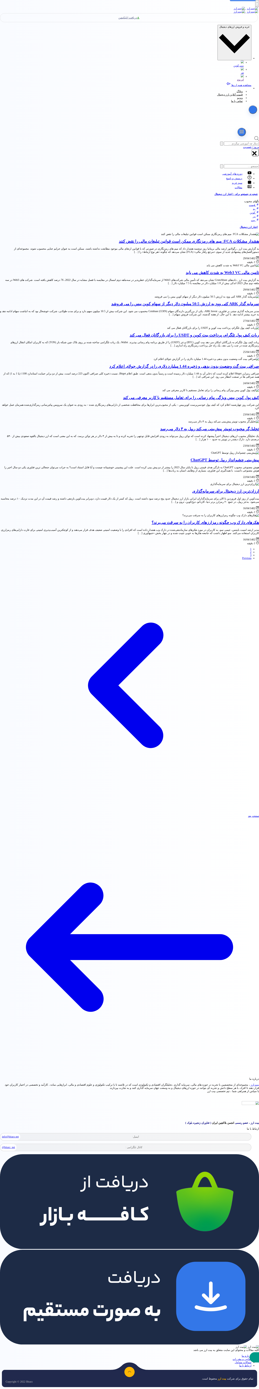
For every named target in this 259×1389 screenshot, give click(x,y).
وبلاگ (240, 91)
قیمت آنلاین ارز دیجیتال (230, 94)
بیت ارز (255, 1084)
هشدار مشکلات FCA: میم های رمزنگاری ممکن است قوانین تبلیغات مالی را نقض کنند (189, 241)
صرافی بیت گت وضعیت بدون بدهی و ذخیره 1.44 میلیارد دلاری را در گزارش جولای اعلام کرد (184, 366)
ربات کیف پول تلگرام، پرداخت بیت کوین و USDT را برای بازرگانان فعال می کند (194, 335)
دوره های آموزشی (232, 173)
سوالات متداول (243, 1362)
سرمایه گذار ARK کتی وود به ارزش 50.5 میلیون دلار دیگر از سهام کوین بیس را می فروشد (185, 303)
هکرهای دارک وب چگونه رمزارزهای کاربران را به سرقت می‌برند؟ (205, 522)
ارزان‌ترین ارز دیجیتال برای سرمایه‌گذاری (225, 491)
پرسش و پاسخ (234, 178)
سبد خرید (237, 183)
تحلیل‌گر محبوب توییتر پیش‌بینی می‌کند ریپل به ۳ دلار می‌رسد (209, 429)
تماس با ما (237, 101)
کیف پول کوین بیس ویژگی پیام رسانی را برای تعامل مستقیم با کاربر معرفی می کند (191, 397)
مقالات (238, 187)
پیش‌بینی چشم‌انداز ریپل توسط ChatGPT (225, 460)
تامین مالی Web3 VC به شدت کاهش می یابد (222, 272)
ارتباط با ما (245, 1365)
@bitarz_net (8, 1147)
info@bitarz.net (10, 1136)
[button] (254, 1357)
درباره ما (246, 1356)
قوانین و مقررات (242, 1359)
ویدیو (240, 97)
